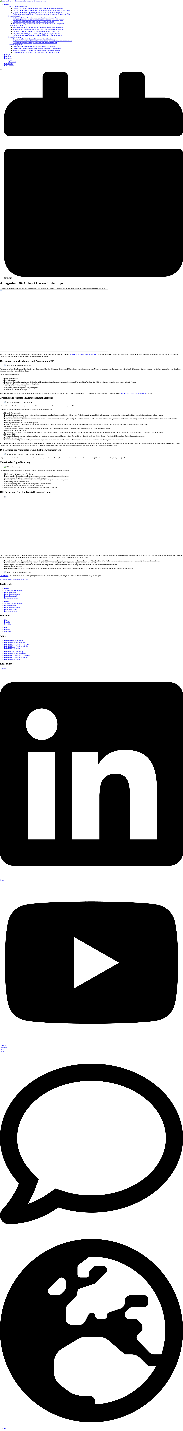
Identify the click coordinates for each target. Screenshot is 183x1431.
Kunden (7, 54)
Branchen (7, 56)
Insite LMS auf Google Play (13, 640)
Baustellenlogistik (10, 592)
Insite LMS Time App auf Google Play (17, 644)
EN (5, 1428)
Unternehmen (8, 64)
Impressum (3, 1045)
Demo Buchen (9, 66)
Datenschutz (4, 1047)
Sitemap (2, 1049)
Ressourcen (8, 58)
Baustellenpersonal (10, 596)
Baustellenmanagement (12, 594)
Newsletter (7, 624)
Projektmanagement (10, 598)
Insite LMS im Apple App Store (15, 642)
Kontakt (7, 622)
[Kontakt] (91, 1235)
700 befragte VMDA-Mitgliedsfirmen (133, 393)
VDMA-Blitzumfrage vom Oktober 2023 (83, 354)
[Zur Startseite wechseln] (23, 1)
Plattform (7, 4)
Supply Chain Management (13, 590)
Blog (6, 620)
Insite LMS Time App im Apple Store (16, 646)
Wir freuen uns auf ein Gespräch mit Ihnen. (14, 579)
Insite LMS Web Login (12, 648)
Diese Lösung (4, 576)
